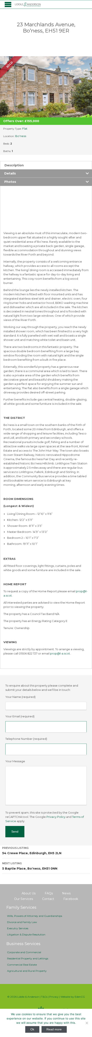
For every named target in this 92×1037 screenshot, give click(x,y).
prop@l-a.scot (60, 653)
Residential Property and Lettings (27, 958)
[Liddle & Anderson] (28, 4)
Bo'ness (20, 136)
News (66, 893)
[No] (87, 1023)
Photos (10, 182)
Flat (24, 128)
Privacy (54, 996)
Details (10, 173)
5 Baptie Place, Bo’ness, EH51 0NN (29, 866)
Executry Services (17, 928)
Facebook (70, 899)
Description (14, 165)
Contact (48, 899)
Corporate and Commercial (24, 952)
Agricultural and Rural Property (27, 970)
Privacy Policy (55, 816)
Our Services (23, 899)
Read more (54, 1029)
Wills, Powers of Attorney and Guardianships (34, 915)
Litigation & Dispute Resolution (26, 934)
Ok (32, 1029)
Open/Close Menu (8, 4)
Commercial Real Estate (22, 964)
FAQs (49, 893)
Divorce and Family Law (22, 922)
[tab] (46, 165)
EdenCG (80, 996)
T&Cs (44, 996)
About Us (29, 893)
